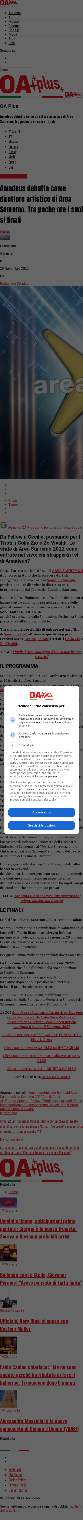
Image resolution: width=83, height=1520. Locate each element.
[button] (42, 745)
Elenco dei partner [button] (46, 776)
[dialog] (41, 760)
